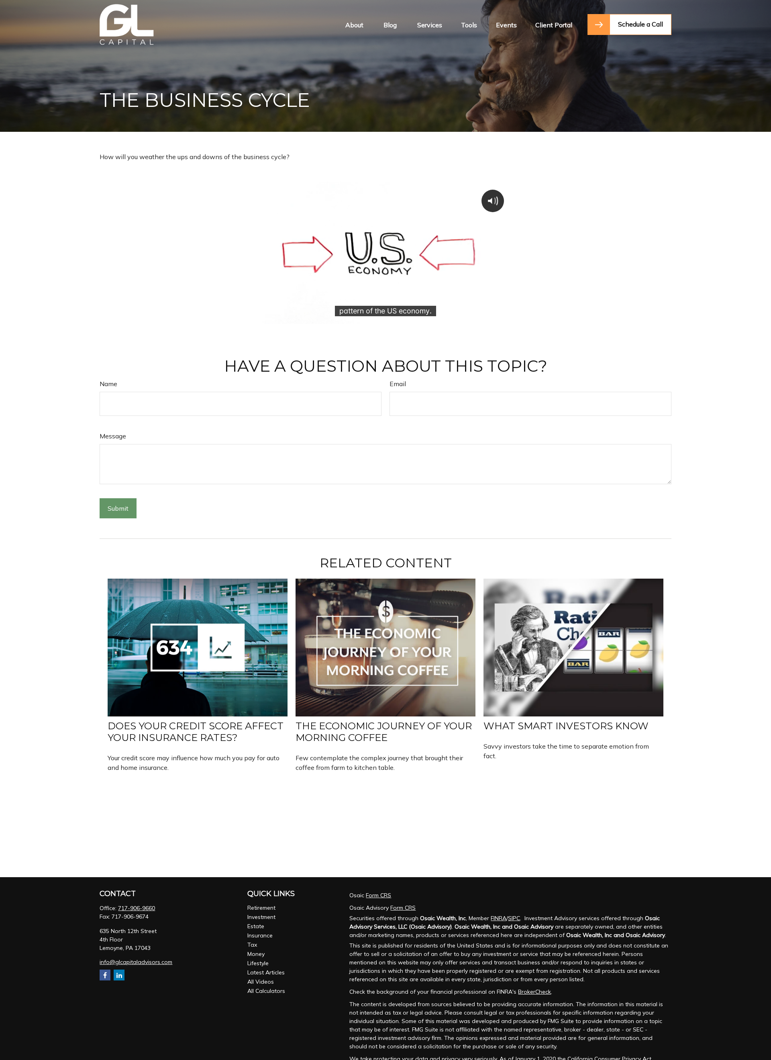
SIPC (514, 918)
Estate (255, 926)
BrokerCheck (534, 991)
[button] (354, 24)
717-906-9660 (136, 908)
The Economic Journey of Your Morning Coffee (384, 731)
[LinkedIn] (119, 975)
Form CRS (378, 895)
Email (398, 384)
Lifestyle (258, 963)
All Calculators (266, 991)
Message (113, 436)
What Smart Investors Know (566, 726)
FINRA (498, 918)
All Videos (260, 981)
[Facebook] (105, 975)
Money (256, 954)
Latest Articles (266, 972)
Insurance (260, 935)
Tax (252, 944)
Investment (261, 917)
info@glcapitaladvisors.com (136, 962)
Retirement (261, 907)
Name (108, 384)
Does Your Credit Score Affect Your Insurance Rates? (196, 731)
